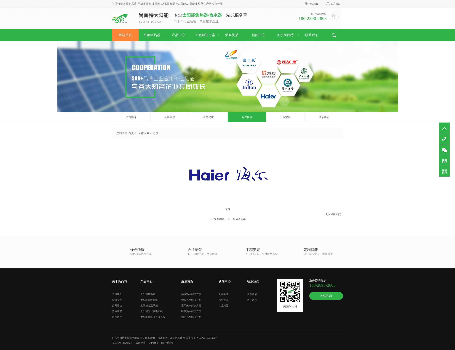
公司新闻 (224, 294)
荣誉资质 (232, 35)
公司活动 (117, 305)
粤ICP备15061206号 (207, 337)
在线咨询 (326, 295)
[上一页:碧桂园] (216, 219)
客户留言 (335, 3)
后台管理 (140, 342)
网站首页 (125, 35)
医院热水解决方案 (191, 311)
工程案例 (285, 117)
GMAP (127, 342)
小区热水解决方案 (191, 294)
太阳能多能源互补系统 (152, 317)
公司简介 (131, 117)
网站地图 (313, 3)
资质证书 (117, 311)
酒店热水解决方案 (191, 317)
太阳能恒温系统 (149, 305)
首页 (131, 133)
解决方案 (187, 281)
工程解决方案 (205, 35)
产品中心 (178, 35)
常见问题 (224, 305)
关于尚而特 (285, 35)
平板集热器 (152, 35)
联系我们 (312, 35)
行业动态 (224, 300)
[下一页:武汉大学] (237, 219)
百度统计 (167, 342)
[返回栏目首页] (333, 214)
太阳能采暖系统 (149, 300)
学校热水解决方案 (191, 300)
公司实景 (169, 117)
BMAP (116, 342)
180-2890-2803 (444, 138)
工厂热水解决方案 (191, 305)
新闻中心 (258, 35)
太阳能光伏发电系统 (151, 311)
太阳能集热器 (147, 294)
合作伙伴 (247, 117)
